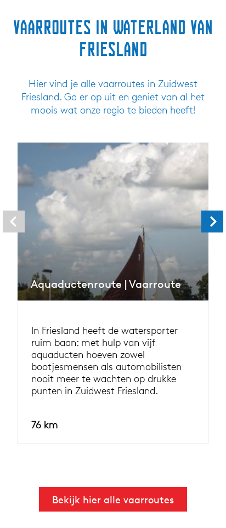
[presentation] (14, 221)
